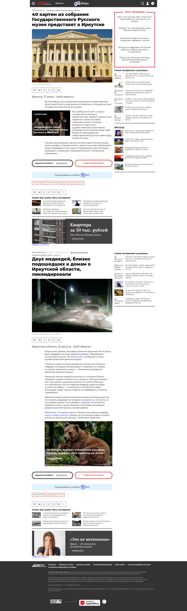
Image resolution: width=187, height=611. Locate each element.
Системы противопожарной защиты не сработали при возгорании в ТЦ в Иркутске (54, 203)
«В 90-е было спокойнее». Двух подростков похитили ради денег (138, 83)
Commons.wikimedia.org (42, 84)
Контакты (52, 565)
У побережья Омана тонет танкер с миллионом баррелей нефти (138, 157)
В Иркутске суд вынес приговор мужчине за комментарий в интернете (134, 60)
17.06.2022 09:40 (38, 10)
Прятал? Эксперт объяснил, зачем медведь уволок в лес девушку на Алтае (138, 118)
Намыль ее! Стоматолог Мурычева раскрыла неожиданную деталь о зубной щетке (139, 92)
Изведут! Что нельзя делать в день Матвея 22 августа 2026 (135, 29)
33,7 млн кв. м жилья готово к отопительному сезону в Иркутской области (94, 515)
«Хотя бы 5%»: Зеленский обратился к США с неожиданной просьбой (139, 131)
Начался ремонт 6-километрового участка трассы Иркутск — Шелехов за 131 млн (96, 523)
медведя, (85, 402)
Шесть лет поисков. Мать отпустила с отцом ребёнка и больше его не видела (134, 19)
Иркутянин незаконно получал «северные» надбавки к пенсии (135, 39)
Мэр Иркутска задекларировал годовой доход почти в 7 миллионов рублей (95, 203)
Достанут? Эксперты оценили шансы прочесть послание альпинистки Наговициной (140, 259)
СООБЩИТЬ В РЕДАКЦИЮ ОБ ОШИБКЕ (62, 567)
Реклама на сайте (66, 565)
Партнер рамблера (70, 601)
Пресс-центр (120, 565)
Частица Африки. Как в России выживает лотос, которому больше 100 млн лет (139, 76)
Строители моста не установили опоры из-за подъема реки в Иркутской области (56, 515)
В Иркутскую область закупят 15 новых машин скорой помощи (55, 522)
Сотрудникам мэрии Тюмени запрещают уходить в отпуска (136, 148)
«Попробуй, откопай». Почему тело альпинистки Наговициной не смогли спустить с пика (139, 284)
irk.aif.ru (92, 111)
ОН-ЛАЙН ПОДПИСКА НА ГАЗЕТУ (139, 565)
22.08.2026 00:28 (38, 252)
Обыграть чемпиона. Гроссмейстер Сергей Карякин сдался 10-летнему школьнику (55, 211)
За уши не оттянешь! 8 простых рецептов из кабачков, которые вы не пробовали (140, 292)
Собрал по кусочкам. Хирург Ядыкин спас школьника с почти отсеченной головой (140, 101)
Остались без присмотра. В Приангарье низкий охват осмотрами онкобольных (94, 211)
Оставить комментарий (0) (93, 163)
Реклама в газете (83, 565)
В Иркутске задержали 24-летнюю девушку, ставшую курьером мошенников (135, 49)
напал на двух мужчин (56, 415)
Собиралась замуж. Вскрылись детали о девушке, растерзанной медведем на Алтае (138, 301)
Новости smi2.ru (40, 245)
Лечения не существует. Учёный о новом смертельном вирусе (138, 108)
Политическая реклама (102, 565)
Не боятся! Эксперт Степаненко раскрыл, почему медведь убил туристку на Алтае (76, 451)
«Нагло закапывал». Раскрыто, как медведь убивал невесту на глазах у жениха (139, 276)
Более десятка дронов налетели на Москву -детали (139, 165)
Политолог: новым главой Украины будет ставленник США (139, 140)
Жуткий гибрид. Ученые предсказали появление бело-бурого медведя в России (140, 267)
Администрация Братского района (46, 334)
